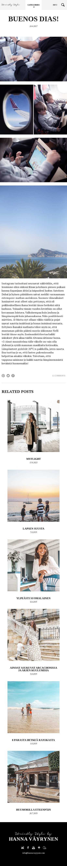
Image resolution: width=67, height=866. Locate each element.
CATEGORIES (33, 5)
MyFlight (33, 459)
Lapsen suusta (33, 528)
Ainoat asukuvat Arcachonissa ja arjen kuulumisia (33, 669)
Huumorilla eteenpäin (33, 809)
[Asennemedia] (44, 847)
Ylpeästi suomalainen (33, 598)
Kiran (32, 287)
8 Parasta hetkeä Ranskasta (33, 740)
